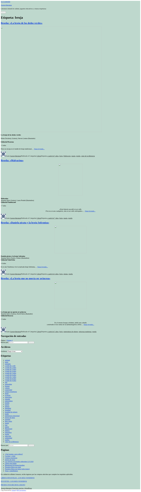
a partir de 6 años (10, 375)
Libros (39, 156)
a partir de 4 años (53, 274)
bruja (61, 156)
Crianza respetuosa (11, 458)
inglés (7, 414)
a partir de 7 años (53, 218)
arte (6, 382)
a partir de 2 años (10, 367)
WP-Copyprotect (21, 490)
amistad (7, 360)
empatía (7, 399)
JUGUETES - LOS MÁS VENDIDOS (14, 481)
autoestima (8, 384)
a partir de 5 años (53, 156)
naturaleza (8, 432)
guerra (7, 405)
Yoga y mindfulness (11, 471)
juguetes (7, 419)
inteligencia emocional (12, 416)
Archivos (4, 351)
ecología (7, 395)
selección (8, 436)
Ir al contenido (5, 2)
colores (7, 388)
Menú (3, 12)
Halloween (67, 156)
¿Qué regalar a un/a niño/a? (14, 454)
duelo (7, 393)
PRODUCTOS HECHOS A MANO (13, 485)
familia (7, 403)
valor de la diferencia (88, 156)
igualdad (8, 410)
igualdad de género (11, 412)
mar (6, 425)
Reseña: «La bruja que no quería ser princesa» (25, 278)
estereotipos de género (70, 332)
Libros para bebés (11, 463)
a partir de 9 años (10, 380)
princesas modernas (85, 332)
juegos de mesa (10, 417)
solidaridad (8, 438)
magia (73, 156)
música (7, 430)
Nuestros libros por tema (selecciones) (17, 469)
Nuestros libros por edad (13, 467)
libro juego (8, 421)
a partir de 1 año (10, 366)
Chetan (14, 490)
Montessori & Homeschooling (15, 465)
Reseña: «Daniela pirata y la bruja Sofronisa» (25, 222)
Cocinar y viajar (10, 456)
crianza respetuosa (11, 392)
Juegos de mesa (10, 460)
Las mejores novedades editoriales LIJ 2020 (19, 461)
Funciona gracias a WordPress (22, 488)
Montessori (8, 429)
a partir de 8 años (10, 379)
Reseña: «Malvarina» (12, 160)
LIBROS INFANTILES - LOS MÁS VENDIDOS (17, 478)
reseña (78, 156)
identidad (8, 408)
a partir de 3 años (10, 369)
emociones (8, 397)
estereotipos (9, 401)
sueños (7, 440)
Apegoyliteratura (6, 5)
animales (8, 364)
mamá (7, 423)
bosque (7, 386)
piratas (65, 274)
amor (6, 362)
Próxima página (18, 340)
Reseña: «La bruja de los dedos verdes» (21, 23)
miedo (7, 427)
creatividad (8, 390)
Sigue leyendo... (39, 149)
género (7, 406)
